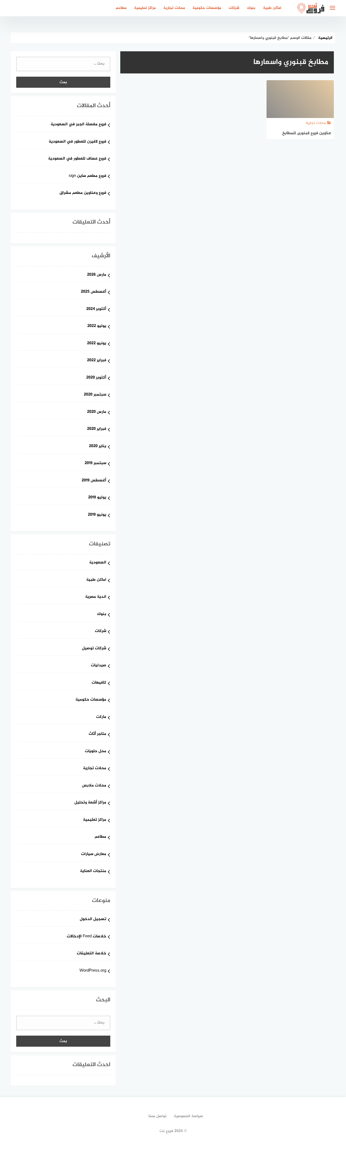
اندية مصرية (95, 597)
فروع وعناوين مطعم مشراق (82, 193)
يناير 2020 (97, 446)
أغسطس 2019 (94, 481)
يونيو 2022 (96, 343)
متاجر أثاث (97, 734)
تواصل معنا (157, 1116)
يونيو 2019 (97, 515)
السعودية (97, 563)
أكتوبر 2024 (96, 309)
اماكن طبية (272, 8)
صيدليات (98, 666)
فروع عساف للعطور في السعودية (77, 159)
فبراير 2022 (96, 360)
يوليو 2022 (96, 326)
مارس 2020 (96, 412)
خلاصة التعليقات (91, 954)
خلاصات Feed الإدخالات (86, 937)
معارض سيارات (93, 854)
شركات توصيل (94, 649)
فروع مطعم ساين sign (87, 176)
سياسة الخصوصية (188, 1116)
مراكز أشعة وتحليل (90, 803)
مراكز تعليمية (145, 8)
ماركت (101, 717)
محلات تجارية (174, 8)
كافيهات (99, 683)
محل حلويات (95, 751)
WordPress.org (92, 971)
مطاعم (121, 8)
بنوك (251, 8)
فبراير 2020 (96, 429)
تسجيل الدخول (93, 919)
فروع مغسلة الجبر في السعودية (78, 124)
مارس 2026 (96, 275)
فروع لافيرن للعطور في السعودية (77, 142)
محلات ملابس (94, 786)
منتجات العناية (93, 871)
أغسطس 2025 (93, 292)
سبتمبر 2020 (95, 395)
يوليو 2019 (97, 498)
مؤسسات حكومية (206, 8)
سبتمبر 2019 (95, 463)
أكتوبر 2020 (96, 378)
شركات (234, 8)
